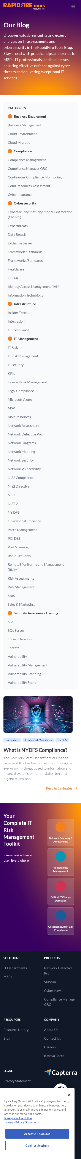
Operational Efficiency (24, 521)
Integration (16, 321)
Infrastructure (25, 304)
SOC (11, 622)
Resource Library (16, 1029)
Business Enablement (30, 116)
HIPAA (13, 278)
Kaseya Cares (54, 1055)
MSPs (7, 976)
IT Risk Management (23, 356)
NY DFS (13, 512)
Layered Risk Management (27, 382)
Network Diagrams (22, 443)
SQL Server (16, 630)
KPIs (11, 373)
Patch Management (22, 530)
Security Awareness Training (36, 613)
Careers (50, 1047)
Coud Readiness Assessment (29, 186)
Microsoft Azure (20, 399)
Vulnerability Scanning (24, 674)
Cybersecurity (25, 203)
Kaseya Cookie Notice (18, 1118)
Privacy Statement (17, 1081)
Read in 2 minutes (59, 788)
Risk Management (21, 587)
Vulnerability (17, 656)
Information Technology (25, 295)
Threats (13, 648)
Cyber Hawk (53, 990)
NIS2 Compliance (20, 477)
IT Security (16, 365)
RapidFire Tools (19, 556)
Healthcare (16, 269)
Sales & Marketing (21, 604)
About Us (51, 1029)
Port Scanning (18, 547)
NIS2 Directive (18, 486)
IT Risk (13, 347)
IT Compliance (18, 330)
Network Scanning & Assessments (61, 839)
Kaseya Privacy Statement (21, 1122)
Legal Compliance (21, 391)
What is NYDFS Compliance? (35, 750)
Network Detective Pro (25, 434)
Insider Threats (19, 312)
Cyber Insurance (20, 194)
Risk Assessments (21, 578)
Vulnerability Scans (22, 682)
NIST (11, 495)
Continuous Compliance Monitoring (35, 177)
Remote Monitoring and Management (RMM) (36, 567)
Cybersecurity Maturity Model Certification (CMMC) (40, 214)
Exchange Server (20, 243)
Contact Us (52, 1038)
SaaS (11, 596)
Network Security (21, 460)
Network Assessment (24, 425)
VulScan (50, 982)
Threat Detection (20, 639)
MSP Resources (19, 417)
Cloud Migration (20, 142)
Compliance (23, 151)
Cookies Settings (37, 1145)
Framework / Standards (25, 252)
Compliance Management (27, 160)
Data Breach (17, 234)
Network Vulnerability (24, 469)
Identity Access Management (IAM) (34, 286)
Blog (6, 1038)
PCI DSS (14, 538)
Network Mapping (21, 451)
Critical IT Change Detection (61, 898)
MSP (11, 408)
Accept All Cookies (37, 1134)
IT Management (26, 338)
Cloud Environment (22, 134)
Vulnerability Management (28, 665)
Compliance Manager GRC (27, 168)
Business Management (24, 125)
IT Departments (15, 968)
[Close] (69, 1095)
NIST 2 (13, 503)
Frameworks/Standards (25, 260)
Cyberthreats (18, 226)
